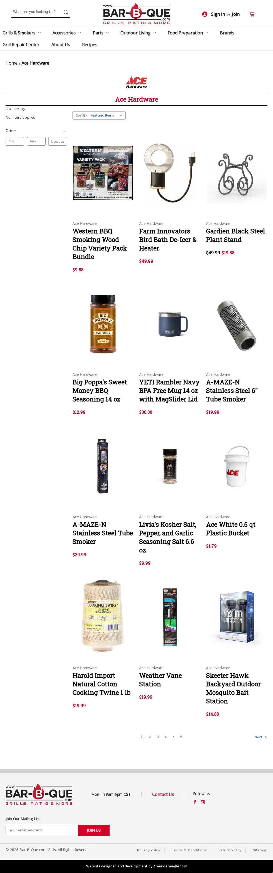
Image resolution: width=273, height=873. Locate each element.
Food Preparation (185, 33)
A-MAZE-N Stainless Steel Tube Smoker (103, 533)
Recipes (89, 44)
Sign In (218, 14)
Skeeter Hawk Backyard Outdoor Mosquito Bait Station (233, 688)
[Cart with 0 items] (254, 14)
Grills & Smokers (19, 33)
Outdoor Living (136, 33)
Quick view (101, 168)
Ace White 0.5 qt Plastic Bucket (230, 528)
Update (57, 141)
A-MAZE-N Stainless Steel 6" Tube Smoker (232, 390)
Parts (98, 33)
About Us (60, 44)
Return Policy (230, 850)
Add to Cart (170, 178)
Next (258, 737)
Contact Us (163, 794)
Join (236, 14)
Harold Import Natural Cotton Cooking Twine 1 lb (102, 684)
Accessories (64, 33)
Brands (227, 33)
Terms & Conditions (189, 850)
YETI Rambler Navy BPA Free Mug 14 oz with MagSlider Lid (169, 390)
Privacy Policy (149, 850)
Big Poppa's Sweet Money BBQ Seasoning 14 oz (100, 390)
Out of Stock (103, 178)
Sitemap (260, 850)
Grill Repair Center (21, 44)
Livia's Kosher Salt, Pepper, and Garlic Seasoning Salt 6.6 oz (167, 537)
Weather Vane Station (160, 679)
